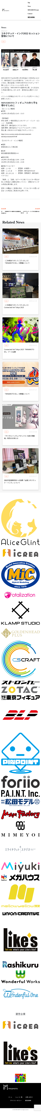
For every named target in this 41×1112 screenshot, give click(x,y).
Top (29, 2)
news (3, 41)
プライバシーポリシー (16, 1100)
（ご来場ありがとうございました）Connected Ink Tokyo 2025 (17, 306)
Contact (30, 13)
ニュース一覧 (18, 1097)
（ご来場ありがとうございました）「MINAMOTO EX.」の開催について (17, 261)
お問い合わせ (29, 1097)
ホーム (10, 1097)
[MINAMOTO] (5, 10)
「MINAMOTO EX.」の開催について (17, 394)
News (29, 6)
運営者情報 (31, 17)
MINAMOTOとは (33, 10)
